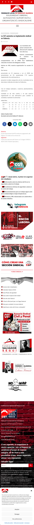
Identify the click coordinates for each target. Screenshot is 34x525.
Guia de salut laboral (9, 298)
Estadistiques (14, 33)
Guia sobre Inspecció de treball (11, 295)
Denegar (17, 514)
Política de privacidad (19, 522)
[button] (31, 491)
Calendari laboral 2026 (9, 290)
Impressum (27, 522)
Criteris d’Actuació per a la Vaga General (14, 301)
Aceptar (17, 509)
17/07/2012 (5, 41)
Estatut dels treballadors (10, 287)
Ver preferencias (17, 519)
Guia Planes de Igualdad (9, 292)
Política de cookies (9, 522)
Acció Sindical (5, 33)
